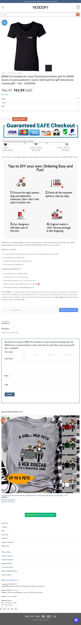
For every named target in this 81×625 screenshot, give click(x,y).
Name (6, 376)
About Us (4, 523)
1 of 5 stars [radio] (8, 355)
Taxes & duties (6, 575)
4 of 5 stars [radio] (44, 355)
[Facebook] (1, 609)
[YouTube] (9, 609)
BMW (19, 73)
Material (4, 538)
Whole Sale (5, 546)
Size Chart (4, 94)
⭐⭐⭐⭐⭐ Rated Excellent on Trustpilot (40, 515)
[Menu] (2, 7)
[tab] (5, 323)
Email (6, 385)
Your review (9, 359)
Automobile (11, 73)
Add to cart (19, 119)
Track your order (7, 567)
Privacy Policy (6, 552)
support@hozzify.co (12, 580)
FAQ (3, 531)
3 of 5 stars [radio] (30, 355)
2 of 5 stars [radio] (18, 355)
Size (3, 106)
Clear (78, 97)
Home (3, 73)
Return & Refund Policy (9, 571)
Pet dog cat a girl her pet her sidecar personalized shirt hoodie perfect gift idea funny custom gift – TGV (34, 495)
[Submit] (78, 14)
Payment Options (7, 559)
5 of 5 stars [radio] (59, 355)
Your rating (9, 352)
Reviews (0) (5, 323)
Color (3, 99)
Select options (8, 500)
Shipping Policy (6, 563)
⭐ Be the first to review (68, 310)
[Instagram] (5, 609)
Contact (4, 527)
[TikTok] (16, 609)
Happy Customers (7, 542)
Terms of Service (7, 556)
